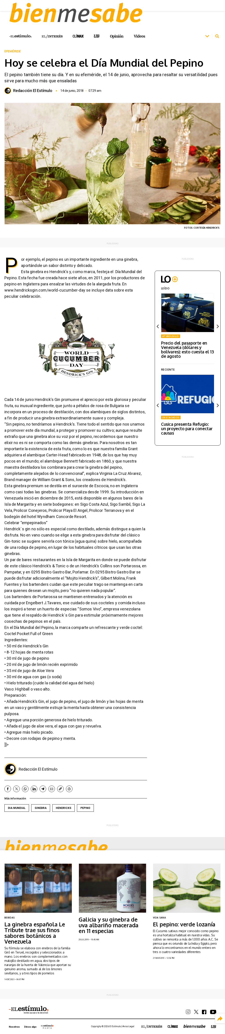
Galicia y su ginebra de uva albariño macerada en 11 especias (108, 925)
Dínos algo (30, 1026)
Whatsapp (25, 789)
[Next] (217, 326)
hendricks (63, 808)
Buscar (217, 36)
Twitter (16, 789)
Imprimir (69, 789)
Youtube (213, 1012)
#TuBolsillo (170, 336)
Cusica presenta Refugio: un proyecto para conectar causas (187, 428)
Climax (78, 36)
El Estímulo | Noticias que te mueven (28, 1009)
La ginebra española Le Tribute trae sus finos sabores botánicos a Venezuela (34, 933)
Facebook (7, 789)
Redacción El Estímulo (32, 91)
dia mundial (16, 808)
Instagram (188, 1012)
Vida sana (159, 917)
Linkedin (34, 789)
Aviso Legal (128, 1026)
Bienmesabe (56, 847)
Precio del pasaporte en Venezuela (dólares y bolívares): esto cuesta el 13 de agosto (187, 349)
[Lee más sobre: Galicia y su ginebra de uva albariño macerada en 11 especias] (112, 888)
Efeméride (12, 51)
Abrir (207, 36)
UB (97, 36)
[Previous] (158, 326)
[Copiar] (60, 789)
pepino (85, 808)
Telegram (43, 789)
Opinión (117, 36)
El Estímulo (20, 36)
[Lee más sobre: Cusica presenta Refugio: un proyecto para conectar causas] (187, 394)
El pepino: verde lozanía (184, 924)
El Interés (52, 37)
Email (51, 789)
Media (47, 1026)
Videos (139, 36)
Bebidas (9, 917)
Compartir (220, 1018)
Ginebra (41, 808)
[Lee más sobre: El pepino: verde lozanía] (186, 888)
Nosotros (14, 1026)
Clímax (173, 1026)
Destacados (170, 417)
